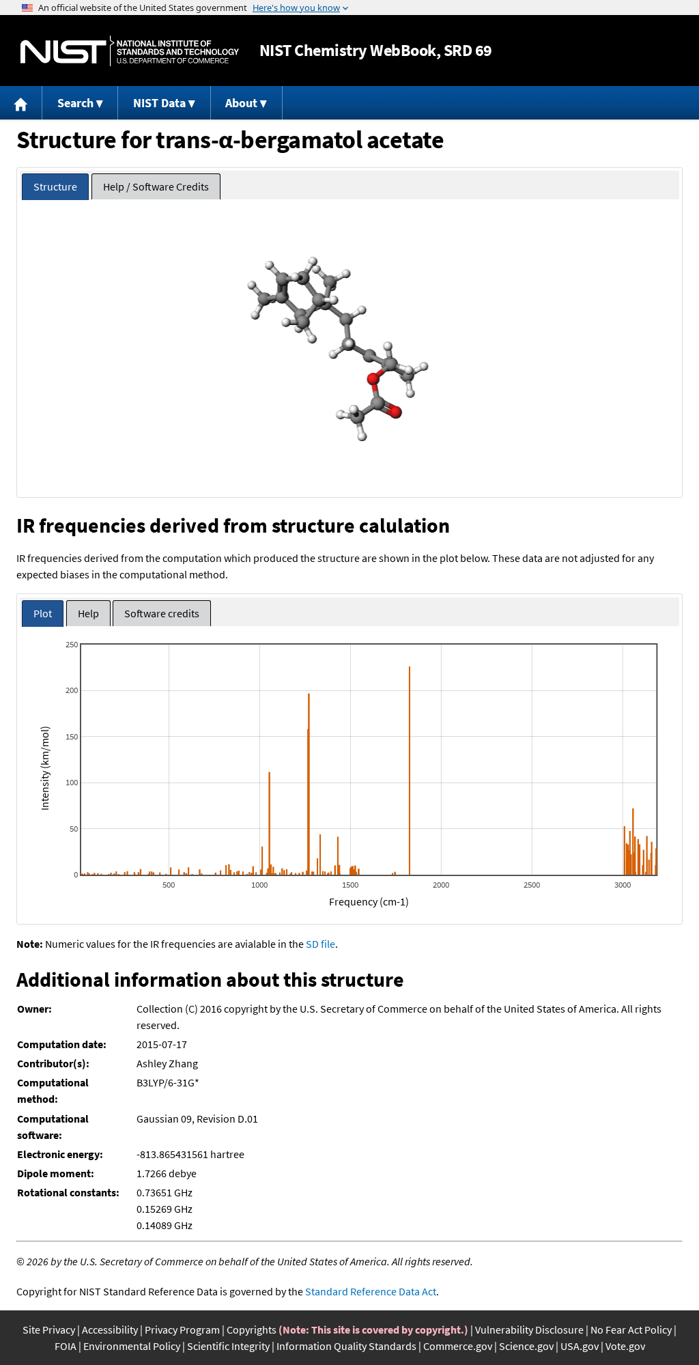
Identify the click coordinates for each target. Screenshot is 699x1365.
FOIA (65, 1346)
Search (75, 103)
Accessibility (110, 1329)
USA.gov (579, 1346)
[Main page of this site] (21, 102)
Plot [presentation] (42, 613)
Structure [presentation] (55, 186)
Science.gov (526, 1346)
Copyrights (251, 1329)
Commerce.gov (457, 1346)
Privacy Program (182, 1329)
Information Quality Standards (346, 1346)
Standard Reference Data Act (370, 1291)
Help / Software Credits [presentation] (156, 186)
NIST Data (159, 103)
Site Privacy (49, 1329)
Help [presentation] (88, 613)
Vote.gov (625, 1346)
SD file (320, 944)
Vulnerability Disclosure (529, 1329)
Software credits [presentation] (161, 613)
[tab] (55, 186)
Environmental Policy (131, 1346)
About (241, 103)
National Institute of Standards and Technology (129, 51)
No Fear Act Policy (631, 1329)
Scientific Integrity (228, 1346)
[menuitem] (21, 102)
